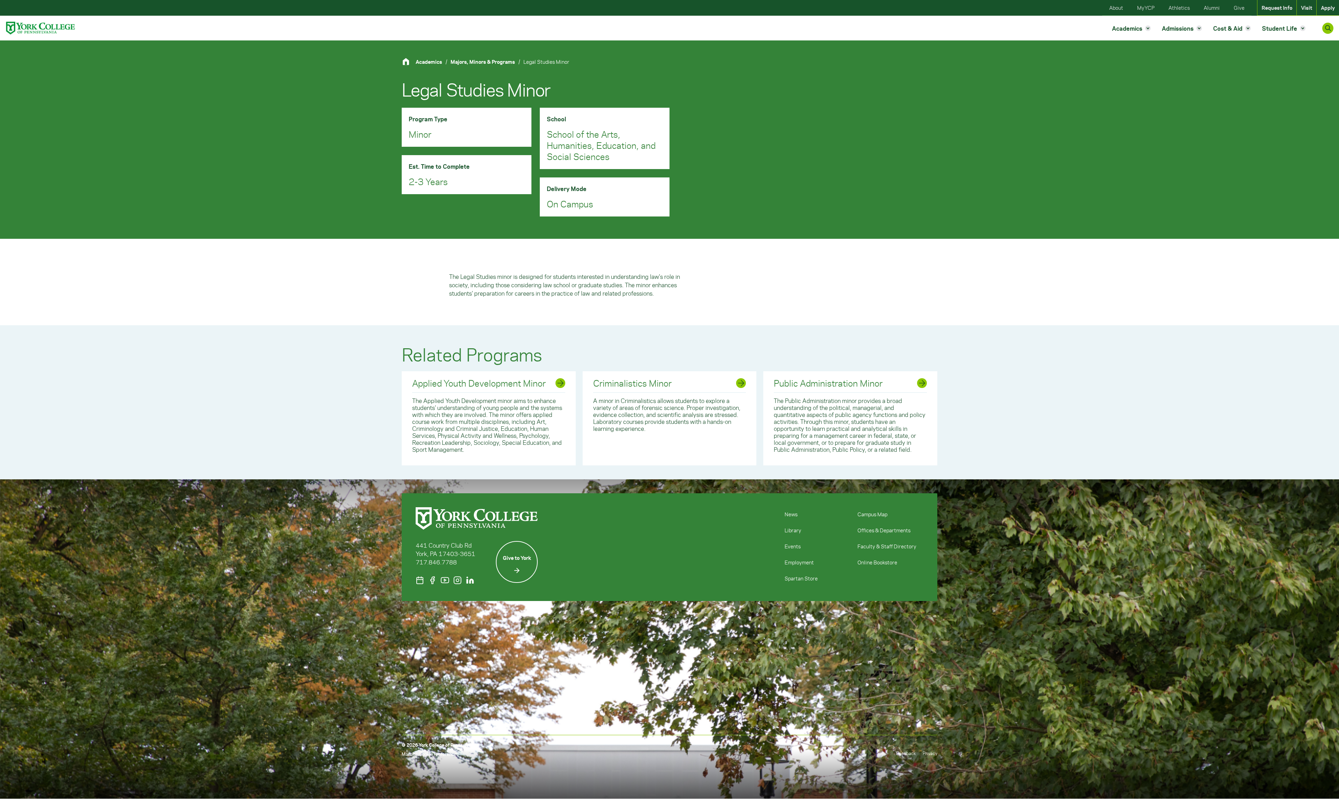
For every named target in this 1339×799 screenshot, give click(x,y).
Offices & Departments (883, 530)
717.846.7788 (436, 562)
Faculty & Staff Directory (886, 546)
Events (793, 546)
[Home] (409, 61)
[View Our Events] (420, 580)
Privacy (930, 753)
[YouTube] (445, 580)
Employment (799, 562)
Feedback (906, 753)
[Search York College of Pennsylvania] (1327, 28)
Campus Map (872, 514)
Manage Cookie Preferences (430, 754)
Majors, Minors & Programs (483, 61)
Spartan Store (801, 578)
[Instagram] (457, 580)
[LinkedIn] (470, 580)
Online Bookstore (877, 562)
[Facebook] (432, 580)
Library (793, 530)
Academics (429, 61)
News (791, 514)
